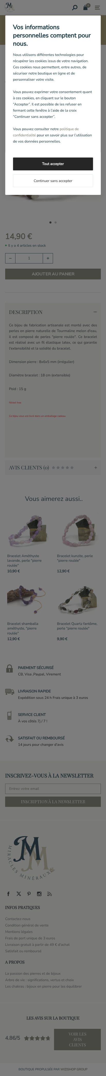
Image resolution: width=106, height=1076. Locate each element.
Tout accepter (53, 163)
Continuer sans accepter (53, 180)
